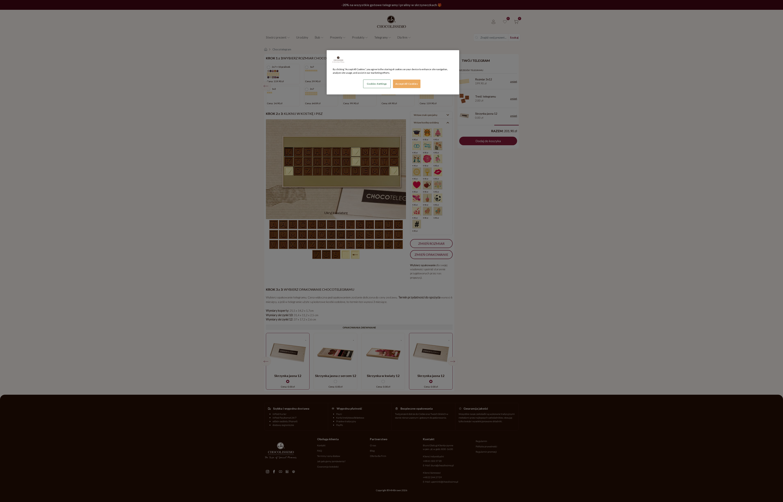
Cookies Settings (377, 83)
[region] (393, 72)
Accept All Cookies (406, 83)
